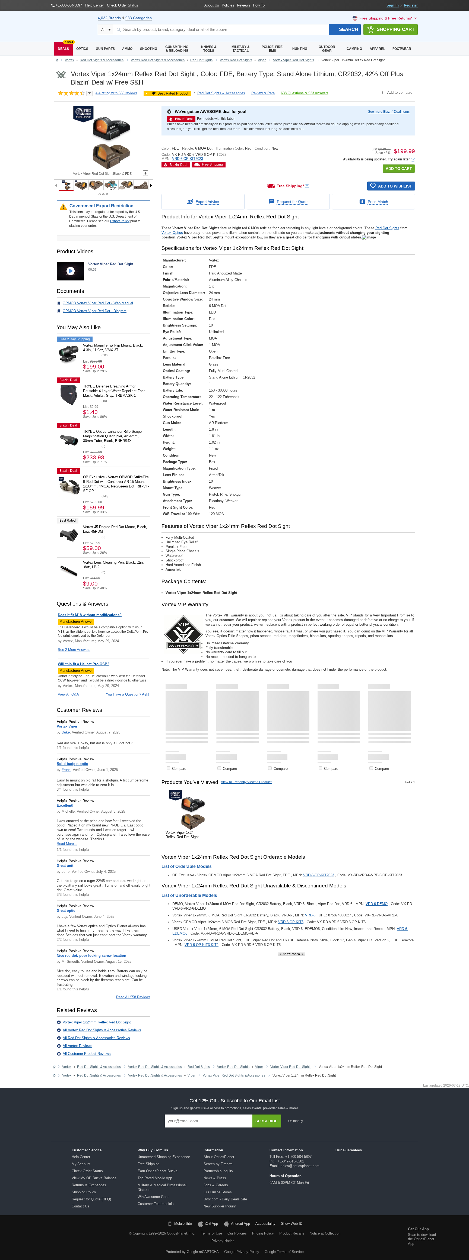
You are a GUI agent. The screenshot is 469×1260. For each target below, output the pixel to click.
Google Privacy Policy (241, 1252)
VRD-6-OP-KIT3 (290, 922)
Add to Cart (399, 168)
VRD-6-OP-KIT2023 (187, 159)
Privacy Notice (222, 1241)
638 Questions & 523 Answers (304, 93)
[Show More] (291, 954)
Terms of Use (211, 1233)
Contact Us (80, 1206)
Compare (179, 769)
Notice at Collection (325, 1233)
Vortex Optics (172, 233)
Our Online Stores (218, 1192)
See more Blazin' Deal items (389, 112)
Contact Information (286, 1150)
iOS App (211, 1224)
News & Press (215, 1178)
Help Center (81, 1157)
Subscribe (266, 1121)
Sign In (392, 5)
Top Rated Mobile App (155, 1178)
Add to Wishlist (395, 186)
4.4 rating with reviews (116, 93)
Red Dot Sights (387, 228)
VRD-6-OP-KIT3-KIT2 (201, 945)
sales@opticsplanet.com (300, 1166)
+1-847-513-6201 (291, 1161)
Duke (66, 732)
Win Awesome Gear (153, 1197)
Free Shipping (148, 1164)
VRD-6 (310, 915)
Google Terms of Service (284, 1252)
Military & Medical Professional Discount (162, 1187)
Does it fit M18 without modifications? (90, 615)
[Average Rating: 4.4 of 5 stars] (71, 93)
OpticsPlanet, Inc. (181, 1233)
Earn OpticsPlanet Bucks (158, 1171)
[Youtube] (76, 1237)
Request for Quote (293, 201)
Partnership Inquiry (218, 1171)
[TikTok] (48, 1237)
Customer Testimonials (156, 1204)
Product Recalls (291, 1233)
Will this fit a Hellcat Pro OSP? (83, 664)
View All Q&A (68, 694)
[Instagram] (89, 1237)
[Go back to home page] (56, 60)
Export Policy (119, 221)
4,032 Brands (109, 18)
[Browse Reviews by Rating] (89, 93)
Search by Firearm (218, 1164)
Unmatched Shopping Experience (164, 1157)
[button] (413, 159)
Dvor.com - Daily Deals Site (225, 1199)
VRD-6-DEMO (377, 904)
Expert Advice (207, 201)
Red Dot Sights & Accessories (221, 93)
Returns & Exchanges (89, 1185)
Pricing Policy (263, 1233)
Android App (240, 1224)
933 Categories (138, 18)
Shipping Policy (84, 1192)
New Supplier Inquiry (220, 1206)
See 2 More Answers (74, 650)
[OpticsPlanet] (71, 26)
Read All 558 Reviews (133, 997)
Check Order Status (87, 1171)
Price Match (378, 201)
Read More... (67, 844)
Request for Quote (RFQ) (91, 1199)
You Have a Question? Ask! (127, 694)
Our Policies (237, 1233)
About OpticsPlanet (219, 1157)
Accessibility (265, 1224)
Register (411, 5)
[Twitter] (62, 1237)
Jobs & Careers (216, 1185)
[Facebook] (34, 1237)
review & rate (263, 93)
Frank (66, 770)
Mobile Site (183, 1224)
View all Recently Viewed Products (246, 782)
